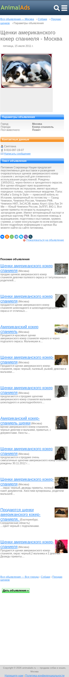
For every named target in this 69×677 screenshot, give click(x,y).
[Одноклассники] (7, 237)
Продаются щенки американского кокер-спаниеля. (20, 514)
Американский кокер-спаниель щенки (20, 420)
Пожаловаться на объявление (45, 240)
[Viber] (26, 237)
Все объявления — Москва (17, 19)
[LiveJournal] (30, 237)
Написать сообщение (17, 153)
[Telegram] (16, 237)
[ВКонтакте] (2, 237)
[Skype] (21, 237)
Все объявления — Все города (19, 576)
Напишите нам (14, 675)
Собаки (42, 19)
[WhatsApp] (12, 237)
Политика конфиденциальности (44, 675)
